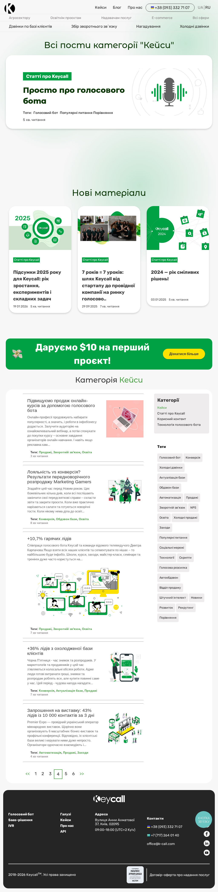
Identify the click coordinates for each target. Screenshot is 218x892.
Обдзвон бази (66, 519)
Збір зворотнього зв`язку (94, 26)
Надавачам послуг (116, 18)
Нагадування (148, 26)
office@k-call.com (161, 844)
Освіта (87, 452)
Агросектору (19, 18)
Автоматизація (50, 752)
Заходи (82, 752)
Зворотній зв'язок (66, 452)
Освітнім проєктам (65, 18)
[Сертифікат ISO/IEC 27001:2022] (135, 874)
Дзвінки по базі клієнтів (30, 26)
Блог (117, 7)
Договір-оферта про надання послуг (180, 875)
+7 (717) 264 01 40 (165, 835)
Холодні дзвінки (194, 26)
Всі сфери (201, 18)
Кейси (100, 7)
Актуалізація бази (69, 690)
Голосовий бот (21, 814)
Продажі (45, 452)
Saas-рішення (20, 820)
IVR (11, 826)
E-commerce (162, 18)
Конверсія (46, 519)
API (63, 831)
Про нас (135, 7)
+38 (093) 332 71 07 (172, 7)
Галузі (65, 814)
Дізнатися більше (184, 354)
